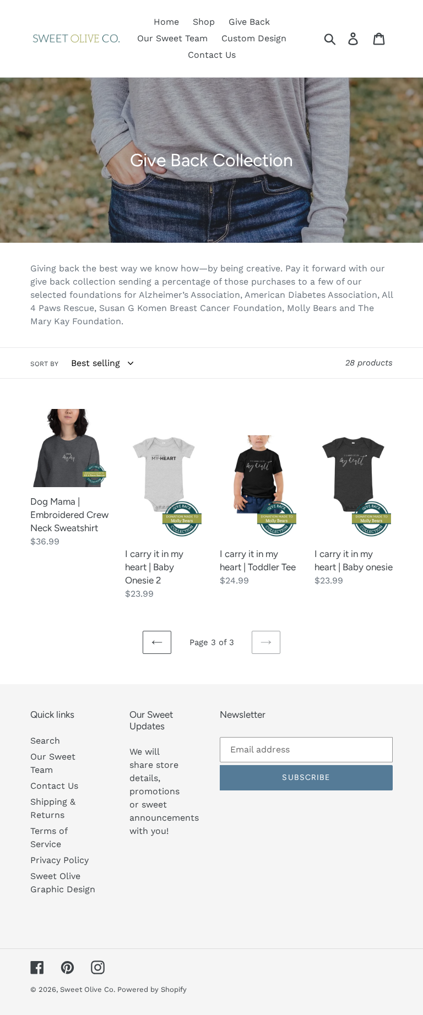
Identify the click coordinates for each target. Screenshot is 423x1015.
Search (45, 740)
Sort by (44, 364)
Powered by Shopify (152, 989)
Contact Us (54, 786)
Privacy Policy (59, 860)
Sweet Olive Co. (88, 989)
